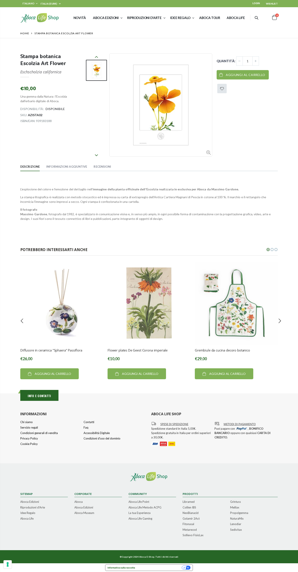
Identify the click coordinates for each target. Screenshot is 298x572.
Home (24, 33)
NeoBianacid (191, 513)
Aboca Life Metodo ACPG (144, 507)
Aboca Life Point (138, 501)
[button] (268, 249)
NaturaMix (237, 518)
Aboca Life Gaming (140, 518)
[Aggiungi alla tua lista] (222, 88)
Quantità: (226, 61)
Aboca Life (27, 518)
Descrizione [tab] (30, 166)
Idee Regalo (27, 513)
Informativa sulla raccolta (121, 567)
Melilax (234, 507)
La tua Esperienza (139, 513)
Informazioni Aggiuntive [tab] (66, 166)
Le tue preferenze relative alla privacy (160, 567)
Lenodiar (235, 524)
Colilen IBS (189, 507)
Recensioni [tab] (102, 166)
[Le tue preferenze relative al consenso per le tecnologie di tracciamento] (7, 564)
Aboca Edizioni (29, 501)
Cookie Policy (29, 444)
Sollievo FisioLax (193, 535)
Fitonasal (188, 524)
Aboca (78, 501)
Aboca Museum (84, 513)
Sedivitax (236, 529)
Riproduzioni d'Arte (32, 507)
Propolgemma (239, 513)
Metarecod (190, 529)
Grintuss (235, 501)
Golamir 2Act (191, 518)
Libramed (189, 501)
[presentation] (22, 320)
